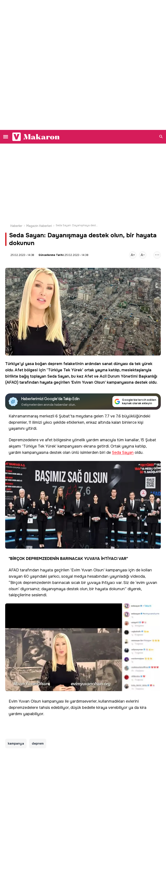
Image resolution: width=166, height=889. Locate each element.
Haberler (16, 226)
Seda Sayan (58, 376)
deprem (55, 363)
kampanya (16, 743)
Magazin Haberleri (39, 226)
